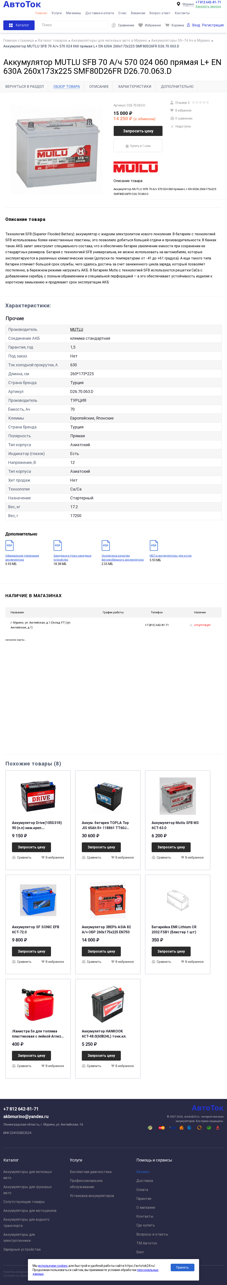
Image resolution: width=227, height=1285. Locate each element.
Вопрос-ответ (160, 13)
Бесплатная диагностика (91, 1172)
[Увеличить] (56, 149)
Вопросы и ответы (152, 1234)
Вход (196, 25)
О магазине (145, 1207)
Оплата (142, 1190)
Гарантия (143, 1199)
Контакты (182, 13)
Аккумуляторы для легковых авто (27, 1175)
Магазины (73, 13)
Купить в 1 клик (140, 145)
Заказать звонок (208, 6)
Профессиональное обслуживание (86, 1184)
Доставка (144, 1181)
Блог (140, 1252)
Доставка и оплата (99, 13)
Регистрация (213, 25)
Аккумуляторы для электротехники (19, 1237)
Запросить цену (138, 131)
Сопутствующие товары (24, 1202)
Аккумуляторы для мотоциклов (30, 1210)
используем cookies (53, 1265)
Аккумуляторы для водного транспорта (26, 1222)
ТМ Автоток (146, 1243)
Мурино (188, 4)
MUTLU (76, 329)
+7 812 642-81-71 (208, 2)
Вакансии (138, 13)
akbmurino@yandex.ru (26, 1116)
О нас (122, 13)
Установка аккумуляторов (92, 1196)
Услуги (56, 13)
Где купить (145, 1225)
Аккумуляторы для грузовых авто (27, 1190)
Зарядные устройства (22, 1249)
